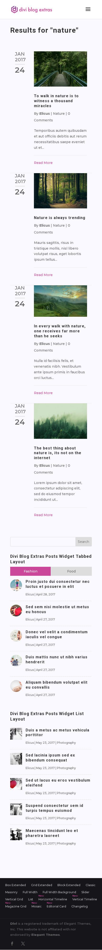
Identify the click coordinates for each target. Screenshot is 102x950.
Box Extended (15, 885)
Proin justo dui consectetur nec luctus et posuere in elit (58, 584)
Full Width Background (59, 892)
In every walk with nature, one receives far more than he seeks (60, 331)
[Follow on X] (23, 943)
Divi (13, 923)
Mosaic (37, 906)
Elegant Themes (45, 935)
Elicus (44, 113)
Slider (85, 892)
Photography (66, 742)
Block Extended (68, 885)
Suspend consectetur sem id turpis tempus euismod (54, 808)
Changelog (79, 906)
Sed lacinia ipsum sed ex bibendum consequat (50, 757)
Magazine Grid (15, 906)
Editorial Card (56, 906)
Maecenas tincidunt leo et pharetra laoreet (52, 833)
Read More (43, 163)
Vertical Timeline (84, 899)
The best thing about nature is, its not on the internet (57, 453)
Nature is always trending (59, 218)
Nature (59, 113)
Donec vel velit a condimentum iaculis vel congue (57, 634)
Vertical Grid (14, 899)
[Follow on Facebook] (12, 943)
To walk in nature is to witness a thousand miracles (56, 101)
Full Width (30, 892)
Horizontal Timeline (52, 899)
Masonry (11, 892)
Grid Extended (41, 885)
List (30, 899)
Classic (90, 885)
